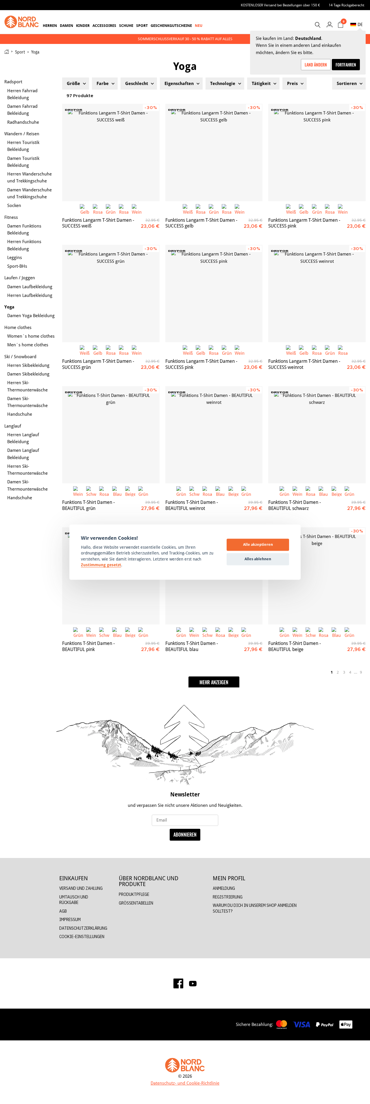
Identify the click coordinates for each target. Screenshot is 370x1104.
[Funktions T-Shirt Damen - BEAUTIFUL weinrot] (214, 435)
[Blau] (117, 491)
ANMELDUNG (224, 888)
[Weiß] (188, 209)
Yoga (9, 307)
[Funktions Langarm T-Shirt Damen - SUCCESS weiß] (111, 152)
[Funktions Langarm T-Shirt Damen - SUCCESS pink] (317, 152)
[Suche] (317, 24)
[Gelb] (85, 209)
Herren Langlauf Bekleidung (23, 438)
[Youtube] (193, 983)
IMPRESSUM (70, 919)
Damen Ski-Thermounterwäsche (27, 402)
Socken (14, 205)
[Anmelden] (329, 24)
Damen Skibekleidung (28, 374)
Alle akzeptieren (258, 544)
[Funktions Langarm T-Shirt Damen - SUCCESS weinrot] (317, 293)
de (360, 24)
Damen (66, 25)
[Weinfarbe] (137, 209)
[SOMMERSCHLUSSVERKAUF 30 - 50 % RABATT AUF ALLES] (185, 39)
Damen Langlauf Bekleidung (23, 453)
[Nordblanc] (21, 21)
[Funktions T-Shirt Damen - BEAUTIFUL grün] (111, 435)
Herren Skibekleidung (28, 365)
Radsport (13, 81)
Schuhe (126, 25)
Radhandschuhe (23, 122)
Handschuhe (19, 414)
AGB (63, 911)
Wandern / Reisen (21, 133)
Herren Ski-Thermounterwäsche (27, 386)
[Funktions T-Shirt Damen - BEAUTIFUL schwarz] (317, 435)
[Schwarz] (91, 491)
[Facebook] (178, 983)
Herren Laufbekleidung (29, 295)
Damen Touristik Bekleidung (23, 162)
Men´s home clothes (27, 344)
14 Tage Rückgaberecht (346, 5)
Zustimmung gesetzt (101, 565)
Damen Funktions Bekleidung (24, 229)
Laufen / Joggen (19, 277)
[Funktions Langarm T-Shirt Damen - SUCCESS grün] (111, 293)
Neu (198, 25)
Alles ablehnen (258, 559)
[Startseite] (6, 51)
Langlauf (12, 426)
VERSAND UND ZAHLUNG (81, 888)
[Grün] (111, 209)
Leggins (14, 257)
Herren (50, 25)
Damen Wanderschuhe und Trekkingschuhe (29, 193)
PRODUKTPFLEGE (134, 894)
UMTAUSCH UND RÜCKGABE (73, 899)
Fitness (11, 217)
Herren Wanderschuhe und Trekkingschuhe (29, 177)
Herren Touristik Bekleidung (23, 146)
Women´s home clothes (31, 336)
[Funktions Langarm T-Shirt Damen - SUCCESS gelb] (214, 152)
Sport (142, 25)
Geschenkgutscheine (171, 25)
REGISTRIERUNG (228, 897)
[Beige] (130, 491)
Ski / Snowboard (20, 356)
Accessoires (104, 25)
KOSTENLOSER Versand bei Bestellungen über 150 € (280, 5)
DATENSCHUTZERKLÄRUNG (83, 928)
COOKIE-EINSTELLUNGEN (81, 936)
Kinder (83, 25)
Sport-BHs (17, 266)
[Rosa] (98, 209)
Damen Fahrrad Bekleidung (22, 109)
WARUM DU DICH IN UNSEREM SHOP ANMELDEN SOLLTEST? (255, 908)
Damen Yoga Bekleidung (31, 315)
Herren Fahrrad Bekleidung (22, 94)
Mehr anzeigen (213, 682)
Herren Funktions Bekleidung (24, 245)
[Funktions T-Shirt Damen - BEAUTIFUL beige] (317, 576)
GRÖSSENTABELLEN (136, 903)
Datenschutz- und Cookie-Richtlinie (185, 1083)
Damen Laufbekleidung (29, 286)
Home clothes (18, 327)
